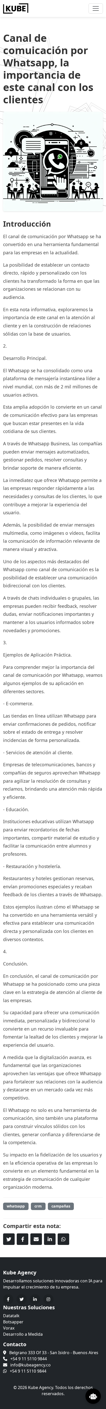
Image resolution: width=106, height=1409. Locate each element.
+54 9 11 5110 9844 (28, 1359)
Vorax (8, 1328)
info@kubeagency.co (30, 1365)
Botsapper (13, 1322)
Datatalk (11, 1316)
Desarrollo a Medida (23, 1334)
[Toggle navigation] (96, 8)
